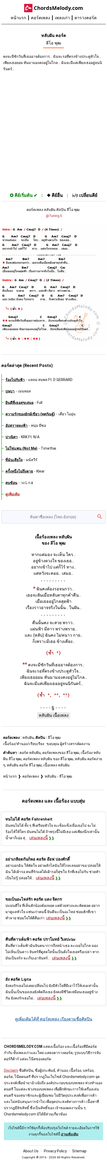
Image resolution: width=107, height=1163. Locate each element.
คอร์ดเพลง (40, 17)
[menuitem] (21, 18)
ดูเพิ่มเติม (12, 494)
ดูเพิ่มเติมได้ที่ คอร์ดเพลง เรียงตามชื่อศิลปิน (53, 1019)
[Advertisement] (53, 130)
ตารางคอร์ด (86, 17)
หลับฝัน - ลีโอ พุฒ (58, 776)
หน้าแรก (18, 17)
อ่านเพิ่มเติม (69, 1134)
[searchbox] (53, 517)
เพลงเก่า (62, 17)
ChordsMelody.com (58, 7)
